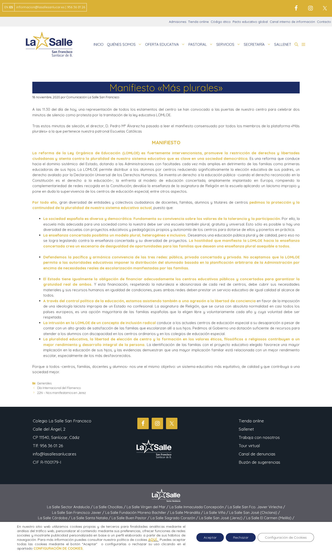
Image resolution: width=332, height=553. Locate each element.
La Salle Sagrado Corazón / (174, 518)
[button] (296, 44)
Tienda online (198, 22)
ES (11, 7)
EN (6, 7)
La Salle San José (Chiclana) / (254, 512)
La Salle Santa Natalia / (91, 518)
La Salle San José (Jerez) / (222, 518)
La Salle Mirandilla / (187, 512)
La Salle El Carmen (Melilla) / (270, 518)
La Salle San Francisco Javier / (78, 512)
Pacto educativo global (250, 22)
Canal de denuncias (257, 453)
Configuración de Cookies (286, 537)
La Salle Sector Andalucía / (70, 507)
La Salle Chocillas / (110, 507)
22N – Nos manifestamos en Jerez (61, 393)
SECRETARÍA (254, 44)
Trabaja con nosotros (259, 437)
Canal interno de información (292, 22)
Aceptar (210, 537)
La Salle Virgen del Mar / (148, 507)
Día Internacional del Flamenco (59, 388)
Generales (44, 383)
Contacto (324, 22)
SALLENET (282, 44)
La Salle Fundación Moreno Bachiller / (137, 512)
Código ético (221, 22)
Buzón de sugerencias (259, 462)
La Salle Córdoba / (54, 518)
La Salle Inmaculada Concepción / (198, 507)
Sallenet (246, 429)
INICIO (99, 44)
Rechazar (240, 537)
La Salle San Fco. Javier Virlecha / (256, 507)
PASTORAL (197, 44)
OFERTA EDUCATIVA (162, 44)
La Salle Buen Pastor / (131, 518)
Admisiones (177, 22)
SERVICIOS (225, 44)
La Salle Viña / (216, 512)
